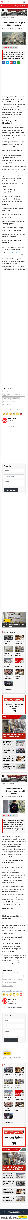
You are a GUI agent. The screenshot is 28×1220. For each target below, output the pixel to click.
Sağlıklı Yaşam (15, 398)
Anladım (22, 1216)
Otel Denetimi (6, 976)
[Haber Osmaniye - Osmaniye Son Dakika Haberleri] (5, 2)
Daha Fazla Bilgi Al (23, 1218)
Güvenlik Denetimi (7, 985)
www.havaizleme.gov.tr (14, 252)
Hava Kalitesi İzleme (8, 405)
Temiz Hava (6, 398)
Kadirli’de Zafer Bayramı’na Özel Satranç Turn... (19, 643)
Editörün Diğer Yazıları (13, 423)
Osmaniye (11, 17)
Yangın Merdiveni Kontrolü (9, 982)
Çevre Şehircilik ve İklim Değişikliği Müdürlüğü (11, 395)
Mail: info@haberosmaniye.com (15, 427)
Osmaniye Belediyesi (17, 976)
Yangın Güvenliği (15, 972)
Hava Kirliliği (13, 391)
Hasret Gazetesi (17, 1212)
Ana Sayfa (5, 17)
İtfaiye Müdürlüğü (18, 979)
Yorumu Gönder (11, 490)
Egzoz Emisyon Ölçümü (9, 401)
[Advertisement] (14, 80)
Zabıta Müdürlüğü (7, 979)
